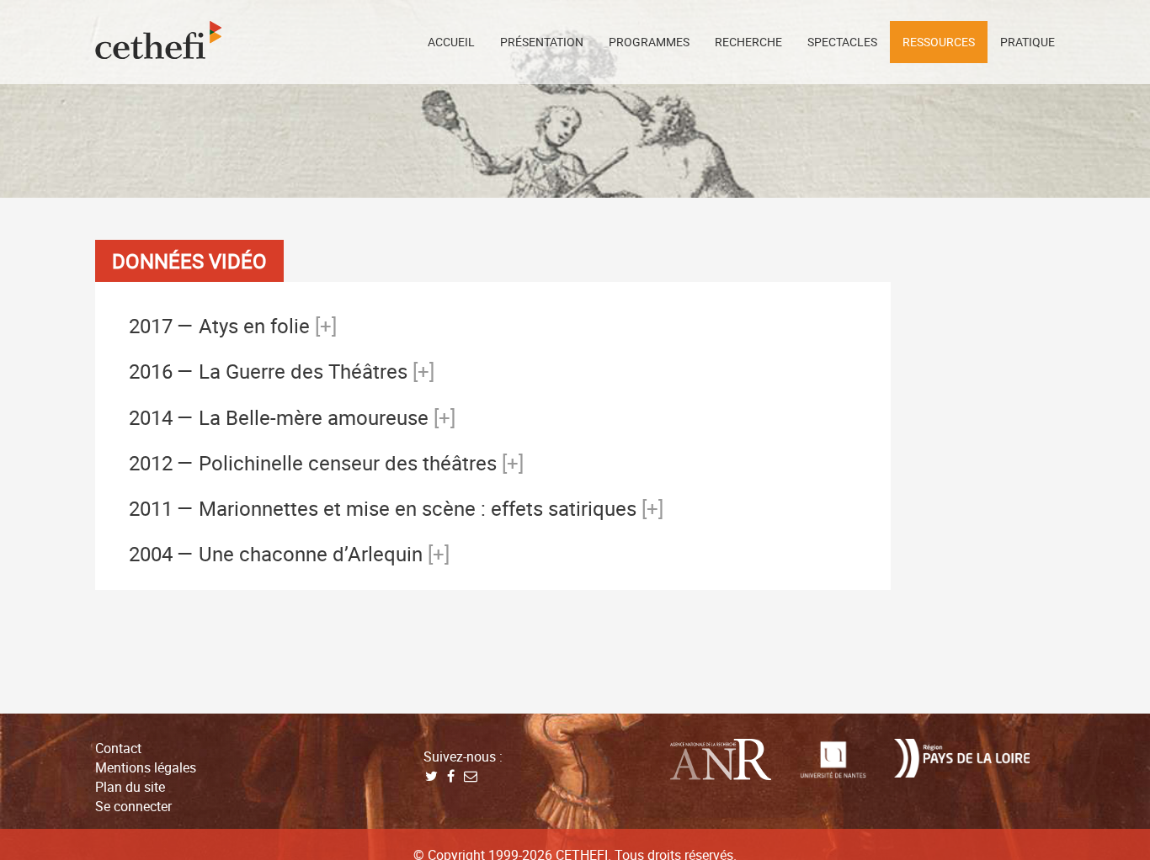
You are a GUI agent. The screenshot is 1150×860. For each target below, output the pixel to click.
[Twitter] (431, 776)
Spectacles (842, 42)
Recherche (748, 42)
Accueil (451, 42)
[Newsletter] (470, 776)
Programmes (649, 42)
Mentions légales (145, 767)
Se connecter (133, 806)
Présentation (541, 42)
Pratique (1027, 42)
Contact (118, 748)
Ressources (938, 42)
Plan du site (130, 787)
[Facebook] (451, 776)
